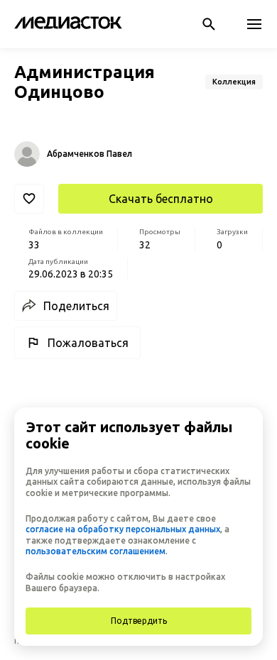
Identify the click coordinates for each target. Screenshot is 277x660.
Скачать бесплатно (161, 198)
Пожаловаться (88, 342)
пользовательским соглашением (95, 551)
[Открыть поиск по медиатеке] (208, 24)
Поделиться (76, 305)
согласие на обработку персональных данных (123, 529)
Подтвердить (139, 620)
